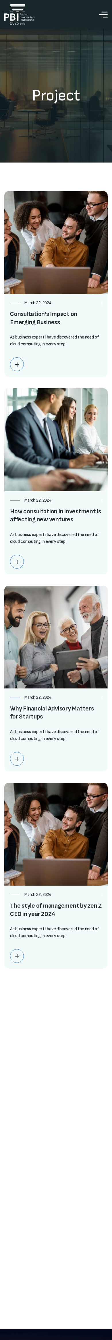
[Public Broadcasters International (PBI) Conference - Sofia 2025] (19, 14)
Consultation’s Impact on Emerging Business (43, 318)
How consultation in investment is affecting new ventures (55, 516)
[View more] (17, 364)
